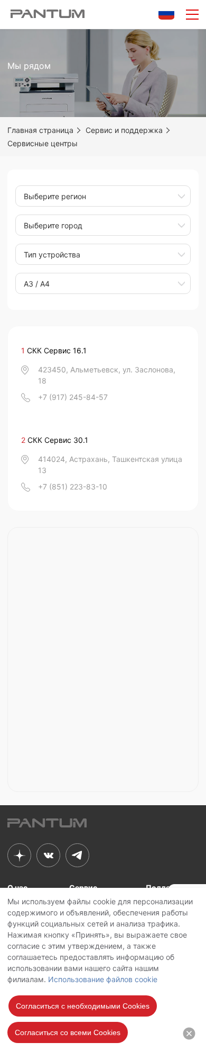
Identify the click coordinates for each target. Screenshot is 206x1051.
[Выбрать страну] (166, 13)
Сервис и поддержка (124, 130)
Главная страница (40, 130)
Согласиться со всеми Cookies (67, 1032)
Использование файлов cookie (102, 979)
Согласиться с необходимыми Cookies (82, 1006)
